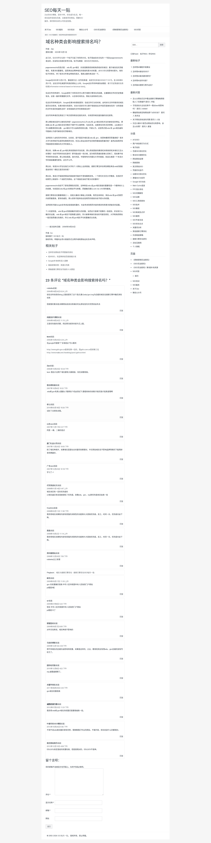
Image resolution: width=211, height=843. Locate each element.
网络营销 (136, 163)
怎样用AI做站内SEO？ (141, 72)
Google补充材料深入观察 (58, 261)
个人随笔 (136, 247)
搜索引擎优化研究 (140, 239)
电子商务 (136, 147)
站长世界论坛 (58, 58)
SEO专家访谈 (138, 220)
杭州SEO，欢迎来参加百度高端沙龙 (62, 257)
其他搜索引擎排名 (140, 231)
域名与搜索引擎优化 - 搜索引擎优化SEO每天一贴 (75, 573)
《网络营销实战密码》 (120, 30)
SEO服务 (59, 30)
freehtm (50, 508)
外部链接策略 (138, 235)
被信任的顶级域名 (91, 61)
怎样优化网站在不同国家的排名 (60, 252)
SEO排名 (103, 71)
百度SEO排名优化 (139, 151)
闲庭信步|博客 (52, 317)
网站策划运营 (138, 159)
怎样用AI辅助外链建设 (141, 67)
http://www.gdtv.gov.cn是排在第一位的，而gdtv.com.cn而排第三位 (73, 350)
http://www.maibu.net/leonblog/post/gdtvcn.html (66, 353)
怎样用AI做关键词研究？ (142, 76)
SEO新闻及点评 (139, 212)
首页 (46, 35)
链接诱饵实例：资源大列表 (58, 265)
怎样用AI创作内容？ (140, 81)
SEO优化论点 (138, 224)
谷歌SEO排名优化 (139, 174)
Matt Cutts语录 (139, 186)
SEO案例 (136, 216)
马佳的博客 (51, 643)
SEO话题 (136, 197)
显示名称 (50, 803)
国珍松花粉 (51, 665)
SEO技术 (136, 205)
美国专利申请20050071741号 (100, 80)
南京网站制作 (52, 743)
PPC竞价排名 (138, 189)
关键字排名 (51, 685)
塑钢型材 (50, 623)
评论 (48, 795)
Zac (51, 233)
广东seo (50, 466)
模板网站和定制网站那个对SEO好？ (147, 113)
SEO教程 (136, 208)
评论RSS (152, 54)
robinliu (50, 288)
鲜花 (48, 578)
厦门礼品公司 (52, 443)
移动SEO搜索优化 (139, 155)
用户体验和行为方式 (140, 144)
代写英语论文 (52, 485)
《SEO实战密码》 (100, 30)
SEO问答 (137, 30)
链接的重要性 (79, 106)
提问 (136, 276)
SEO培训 (71, 30)
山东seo (50, 424)
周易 (48, 531)
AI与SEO (136, 140)
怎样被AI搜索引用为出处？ (143, 85)
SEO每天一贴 (57, 10)
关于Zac (48, 30)
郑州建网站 (51, 553)
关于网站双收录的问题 (141, 120)
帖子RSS (143, 54)
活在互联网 (137, 243)
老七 (48, 404)
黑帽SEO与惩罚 (139, 178)
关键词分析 (137, 227)
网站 (47, 818)
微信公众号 (83, 30)
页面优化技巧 (138, 170)
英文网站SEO (138, 166)
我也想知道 (51, 385)
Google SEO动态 (139, 182)
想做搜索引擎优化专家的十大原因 (61, 269)
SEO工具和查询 (139, 201)
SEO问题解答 (53, 35)
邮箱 (48, 810)
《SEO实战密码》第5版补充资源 (145, 267)
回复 (121, 311)
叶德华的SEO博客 (54, 724)
